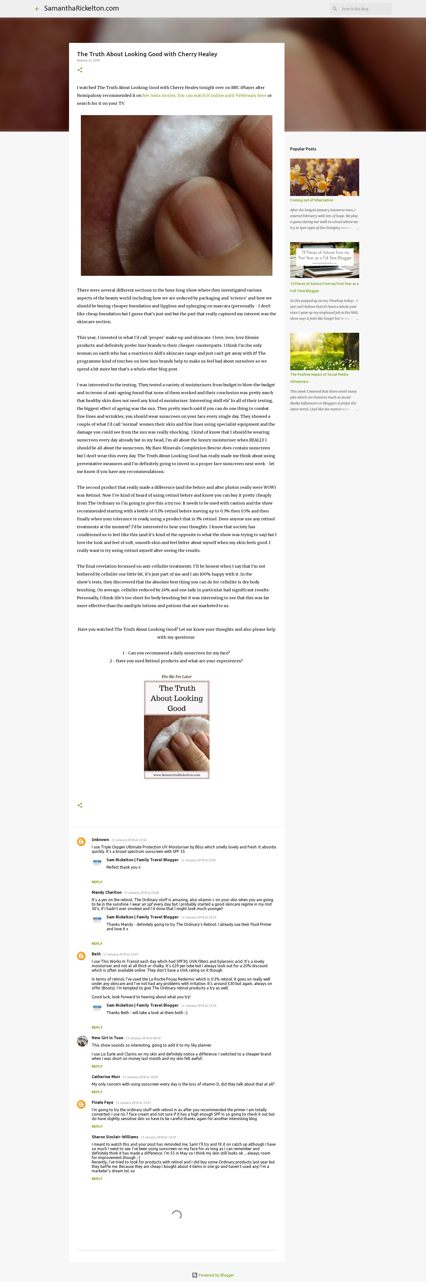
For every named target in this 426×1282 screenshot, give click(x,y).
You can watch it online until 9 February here (222, 95)
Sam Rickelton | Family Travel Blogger (142, 860)
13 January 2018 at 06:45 (142, 1038)
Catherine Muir (106, 1076)
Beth (96, 954)
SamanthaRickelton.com (81, 9)
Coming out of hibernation (311, 200)
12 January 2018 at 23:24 (198, 1005)
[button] (80, 70)
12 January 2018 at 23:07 (120, 954)
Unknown (100, 839)
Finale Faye (102, 1102)
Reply (97, 882)
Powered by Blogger (216, 1275)
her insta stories (159, 95)
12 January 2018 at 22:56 (128, 840)
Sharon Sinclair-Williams (115, 1137)
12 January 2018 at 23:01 (198, 860)
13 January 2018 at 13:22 (133, 1102)
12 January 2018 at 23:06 (141, 892)
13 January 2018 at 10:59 (140, 1077)
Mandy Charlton (107, 892)
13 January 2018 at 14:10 (158, 1137)
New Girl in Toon (107, 1038)
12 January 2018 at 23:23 (198, 917)
